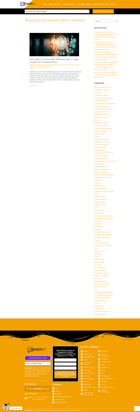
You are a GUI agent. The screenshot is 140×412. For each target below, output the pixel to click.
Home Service (98, 226)
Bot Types (57, 4)
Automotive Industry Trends (103, 109)
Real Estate (97, 278)
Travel (96, 303)
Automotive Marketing (101, 112)
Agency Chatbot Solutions (102, 87)
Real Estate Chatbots (101, 281)
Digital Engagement (100, 166)
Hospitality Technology (101, 232)
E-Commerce (98, 180)
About (45, 4)
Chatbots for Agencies (101, 142)
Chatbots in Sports (100, 147)
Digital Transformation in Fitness (104, 175)
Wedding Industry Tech (101, 311)
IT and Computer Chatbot (102, 245)
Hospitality (97, 229)
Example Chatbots (68, 4)
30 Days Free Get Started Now (36, 380)
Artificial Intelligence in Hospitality (105, 103)
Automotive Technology (102, 114)
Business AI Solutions (101, 123)
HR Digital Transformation (102, 237)
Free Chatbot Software (84, 4)
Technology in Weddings (102, 297)
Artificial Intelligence (100, 101)
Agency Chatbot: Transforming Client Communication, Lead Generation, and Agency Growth (106, 74)
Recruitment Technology (102, 284)
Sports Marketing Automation (103, 295)
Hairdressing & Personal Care (103, 216)
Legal (96, 248)
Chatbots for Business (101, 144)
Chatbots (45, 65)
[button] (57, 4)
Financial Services (99, 196)
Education (97, 183)
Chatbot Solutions (100, 133)
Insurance (97, 240)
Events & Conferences (101, 188)
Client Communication (101, 155)
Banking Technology (100, 117)
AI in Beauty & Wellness (101, 95)
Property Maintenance (101, 276)
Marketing (97, 254)
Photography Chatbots (101, 273)
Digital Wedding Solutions (102, 177)
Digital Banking (99, 164)
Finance (96, 194)
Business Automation (101, 125)
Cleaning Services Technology (103, 153)
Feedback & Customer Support (58, 65)
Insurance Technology (101, 243)
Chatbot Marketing (35, 65)
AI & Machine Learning (101, 90)
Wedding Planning (100, 314)
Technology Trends (100, 300)
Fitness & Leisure (99, 202)
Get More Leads (74, 65)
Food (96, 207)
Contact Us (112, 4)
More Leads (43, 66)
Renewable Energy (100, 286)
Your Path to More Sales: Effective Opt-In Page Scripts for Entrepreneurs (53, 60)
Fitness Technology (100, 205)
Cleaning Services (99, 150)
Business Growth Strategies (103, 128)
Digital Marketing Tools (101, 169)
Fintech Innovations (100, 199)
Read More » (33, 85)
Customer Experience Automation (105, 161)
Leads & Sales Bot (98, 4)
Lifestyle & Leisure (100, 251)
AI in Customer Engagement (103, 98)
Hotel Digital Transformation (103, 234)
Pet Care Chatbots (100, 270)
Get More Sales (34, 66)
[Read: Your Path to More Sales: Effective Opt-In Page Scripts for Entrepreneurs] (54, 44)
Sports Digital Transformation (103, 292)
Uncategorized (99, 306)
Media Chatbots (99, 262)
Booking (97, 120)
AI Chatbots (98, 92)
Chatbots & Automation (101, 139)
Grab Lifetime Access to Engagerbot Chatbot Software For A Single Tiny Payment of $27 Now (65, 374)
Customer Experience (101, 158)
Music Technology (100, 267)
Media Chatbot (99, 259)
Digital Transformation (101, 172)
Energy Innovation (100, 185)
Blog (106, 4)
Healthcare (97, 224)
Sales (49, 66)
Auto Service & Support (101, 106)
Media (96, 256)
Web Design (98, 308)
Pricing (50, 4)
